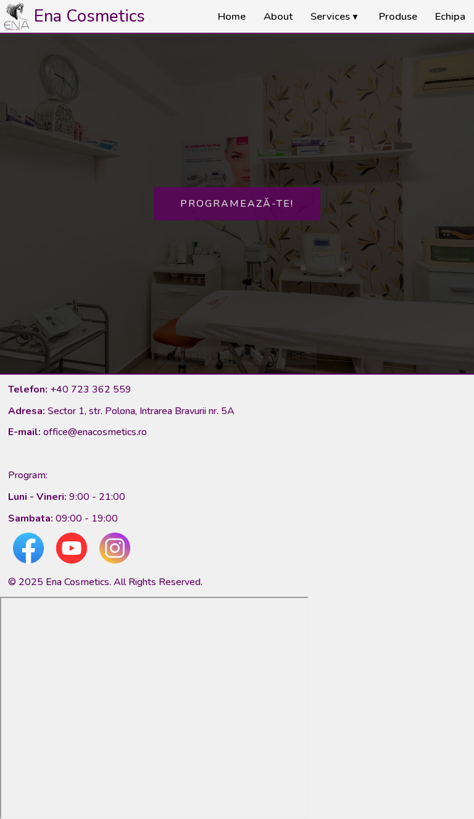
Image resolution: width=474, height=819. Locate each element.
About (278, 16)
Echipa (450, 16)
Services (335, 16)
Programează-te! (237, 203)
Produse (398, 16)
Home (232, 16)
